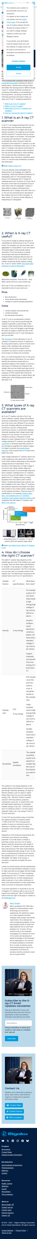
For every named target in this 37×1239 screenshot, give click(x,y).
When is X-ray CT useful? (14, 106)
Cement (4, 1173)
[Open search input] (28, 3)
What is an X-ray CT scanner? (15, 104)
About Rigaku (7, 1205)
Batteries (5, 1171)
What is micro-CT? (14, 166)
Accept (18, 67)
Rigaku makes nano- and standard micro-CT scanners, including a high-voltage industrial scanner (17, 495)
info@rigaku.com (9, 898)
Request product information (12, 1155)
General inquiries (8, 1213)
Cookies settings (18, 61)
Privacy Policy (21, 1231)
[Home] (3, 13)
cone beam (6, 444)
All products (6, 1149)
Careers (5, 1216)
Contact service (7, 1207)
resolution (8, 339)
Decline (18, 74)
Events (4, 1189)
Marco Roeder (15, 903)
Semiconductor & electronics (12, 1165)
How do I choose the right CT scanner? (19, 113)
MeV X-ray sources (9, 503)
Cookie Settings (7, 1231)
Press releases (7, 1194)
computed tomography (10, 83)
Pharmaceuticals (8, 1168)
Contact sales (7, 1210)
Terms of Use (6, 1233)
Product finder (7, 1152)
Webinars (5, 1186)
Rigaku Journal (7, 1184)
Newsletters (6, 1192)
